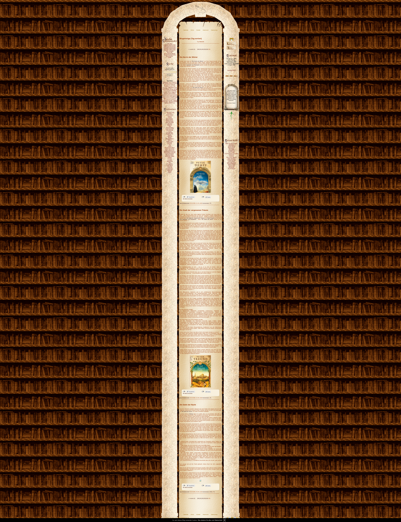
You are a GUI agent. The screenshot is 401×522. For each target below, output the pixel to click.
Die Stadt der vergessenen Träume (196, 218)
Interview (169, 123)
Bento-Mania (231, 146)
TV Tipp (170, 158)
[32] (203, 49)
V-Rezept (169, 167)
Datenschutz (214, 30)
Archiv (192, 30)
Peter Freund (210, 218)
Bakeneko (231, 144)
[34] (207, 49)
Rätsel (169, 146)
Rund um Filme (170, 155)
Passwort (169, 142)
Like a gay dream (231, 162)
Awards (170, 117)
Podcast (170, 143)
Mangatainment (170, 138)
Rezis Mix (169, 52)
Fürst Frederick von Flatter (231, 153)
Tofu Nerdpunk (231, 168)
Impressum (206, 30)
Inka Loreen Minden (231, 157)
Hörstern (231, 156)
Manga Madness (231, 163)
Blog (170, 126)
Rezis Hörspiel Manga (169, 53)
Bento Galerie (169, 120)
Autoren (170, 116)
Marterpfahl (231, 166)
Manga (169, 137)
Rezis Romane (169, 51)
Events (169, 131)
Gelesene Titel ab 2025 (170, 50)
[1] (194, 49)
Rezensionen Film (169, 150)
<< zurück (191, 49)
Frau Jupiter (231, 152)
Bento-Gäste (169, 118)
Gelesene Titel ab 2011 (170, 46)
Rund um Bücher (169, 153)
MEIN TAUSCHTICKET (231, 143)
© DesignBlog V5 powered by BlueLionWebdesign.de (175, 518)
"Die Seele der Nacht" (197, 87)
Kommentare (206, 203)
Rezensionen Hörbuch (169, 151)
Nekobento (231, 167)
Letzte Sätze (231, 161)
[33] (205, 49)
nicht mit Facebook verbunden (184, 197)
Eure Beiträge (169, 130)
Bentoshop (231, 148)
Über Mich (169, 43)
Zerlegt (169, 171)
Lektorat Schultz (231, 160)
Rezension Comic (169, 148)
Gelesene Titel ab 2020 (170, 48)
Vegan (169, 57)
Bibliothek (169, 125)
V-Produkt (169, 166)
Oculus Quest (169, 141)
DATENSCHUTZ (231, 70)
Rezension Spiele (169, 156)
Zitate (169, 172)
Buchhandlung (169, 127)
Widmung (169, 170)
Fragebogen (170, 132)
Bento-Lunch (231, 147)
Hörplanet (231, 155)
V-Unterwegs (169, 169)
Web (170, 162)
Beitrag (191, 414)
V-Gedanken (170, 163)
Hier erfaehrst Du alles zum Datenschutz (210, 520)
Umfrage (170, 160)
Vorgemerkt (170, 161)
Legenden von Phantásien (193, 65)
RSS (211, 491)
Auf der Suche (169, 115)
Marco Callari (231, 165)
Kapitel (169, 135)
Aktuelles (169, 113)
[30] (198, 49)
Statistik (170, 157)
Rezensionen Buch (169, 147)
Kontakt (198, 30)
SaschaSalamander (185, 203)
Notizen (170, 140)
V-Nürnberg (170, 165)
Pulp (170, 145)
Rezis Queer (169, 56)
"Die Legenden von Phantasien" (188, 219)
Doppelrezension (169, 128)
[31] (200, 49)
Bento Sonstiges (170, 122)
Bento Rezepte (169, 121)
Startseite (185, 30)
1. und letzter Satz (169, 112)
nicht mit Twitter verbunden (203, 197)
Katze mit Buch (231, 158)
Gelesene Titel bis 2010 (170, 45)
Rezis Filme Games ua (170, 55)
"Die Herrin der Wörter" (198, 61)
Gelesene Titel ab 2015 (170, 47)
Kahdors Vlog (169, 133)
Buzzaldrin (231, 150)
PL (210, 203)
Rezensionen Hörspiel (169, 152)
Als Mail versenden (187, 198)
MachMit (170, 136)
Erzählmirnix (231, 151)
